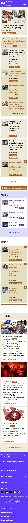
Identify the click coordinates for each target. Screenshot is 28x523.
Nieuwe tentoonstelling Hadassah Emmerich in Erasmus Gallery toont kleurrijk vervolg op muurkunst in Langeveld (17, 56)
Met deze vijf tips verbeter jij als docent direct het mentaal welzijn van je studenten (13, 41)
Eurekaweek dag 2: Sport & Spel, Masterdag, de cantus (15, 292)
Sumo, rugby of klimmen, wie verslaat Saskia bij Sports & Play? (15, 251)
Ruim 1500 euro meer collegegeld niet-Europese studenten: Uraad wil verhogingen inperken (17, 106)
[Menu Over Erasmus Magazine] (25, 470)
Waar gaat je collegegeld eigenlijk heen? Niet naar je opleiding (13, 27)
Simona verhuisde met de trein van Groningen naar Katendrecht (17, 73)
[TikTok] (10, 492)
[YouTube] (14, 492)
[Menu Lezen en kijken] (25, 476)
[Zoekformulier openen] (20, 3)
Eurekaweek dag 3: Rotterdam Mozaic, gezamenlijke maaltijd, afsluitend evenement (15, 271)
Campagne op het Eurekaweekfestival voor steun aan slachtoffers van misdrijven (15, 126)
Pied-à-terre (13, 223)
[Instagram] (2, 492)
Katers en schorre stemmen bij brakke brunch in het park (15, 166)
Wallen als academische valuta (17, 214)
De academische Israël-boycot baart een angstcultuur (17, 203)
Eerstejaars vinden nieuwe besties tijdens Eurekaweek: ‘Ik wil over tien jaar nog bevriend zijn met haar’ (17, 145)
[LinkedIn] (6, 492)
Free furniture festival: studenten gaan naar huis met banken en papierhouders (16, 89)
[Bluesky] (18, 492)
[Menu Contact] (25, 482)
